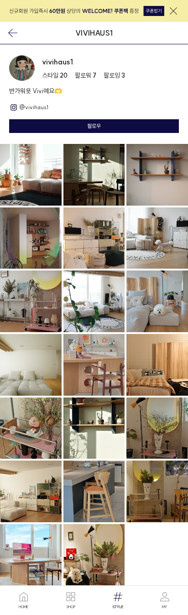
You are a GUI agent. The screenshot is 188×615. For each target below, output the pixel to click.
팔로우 (94, 125)
